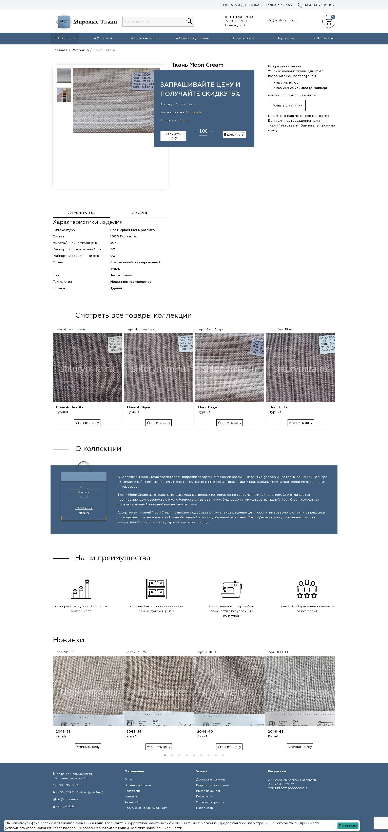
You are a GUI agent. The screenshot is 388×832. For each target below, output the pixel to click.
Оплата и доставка (241, 5)
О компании (143, 38)
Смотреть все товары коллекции (133, 315)
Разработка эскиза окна (213, 785)
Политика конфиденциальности (146, 808)
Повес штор (204, 808)
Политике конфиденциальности (156, 828)
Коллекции (241, 38)
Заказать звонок (319, 5)
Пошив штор (205, 796)
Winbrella (194, 112)
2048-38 (63, 731)
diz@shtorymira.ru (68, 799)
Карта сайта (132, 802)
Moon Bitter (279, 407)
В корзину (232, 134)
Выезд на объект (208, 791)
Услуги (102, 38)
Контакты (325, 38)
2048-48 (276, 731)
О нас (128, 779)
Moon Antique (138, 407)
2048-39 (134, 731)
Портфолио (285, 38)
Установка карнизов (210, 802)
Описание (139, 212)
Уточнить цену (173, 136)
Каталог (64, 38)
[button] (165, 755)
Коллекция (84, 511)
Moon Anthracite (69, 407)
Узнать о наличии (287, 105)
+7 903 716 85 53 (278, 5)
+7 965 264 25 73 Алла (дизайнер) (299, 88)
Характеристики (81, 212)
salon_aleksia (65, 806)
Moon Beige (207, 407)
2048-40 (205, 731)
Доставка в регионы (210, 779)
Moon (184, 120)
